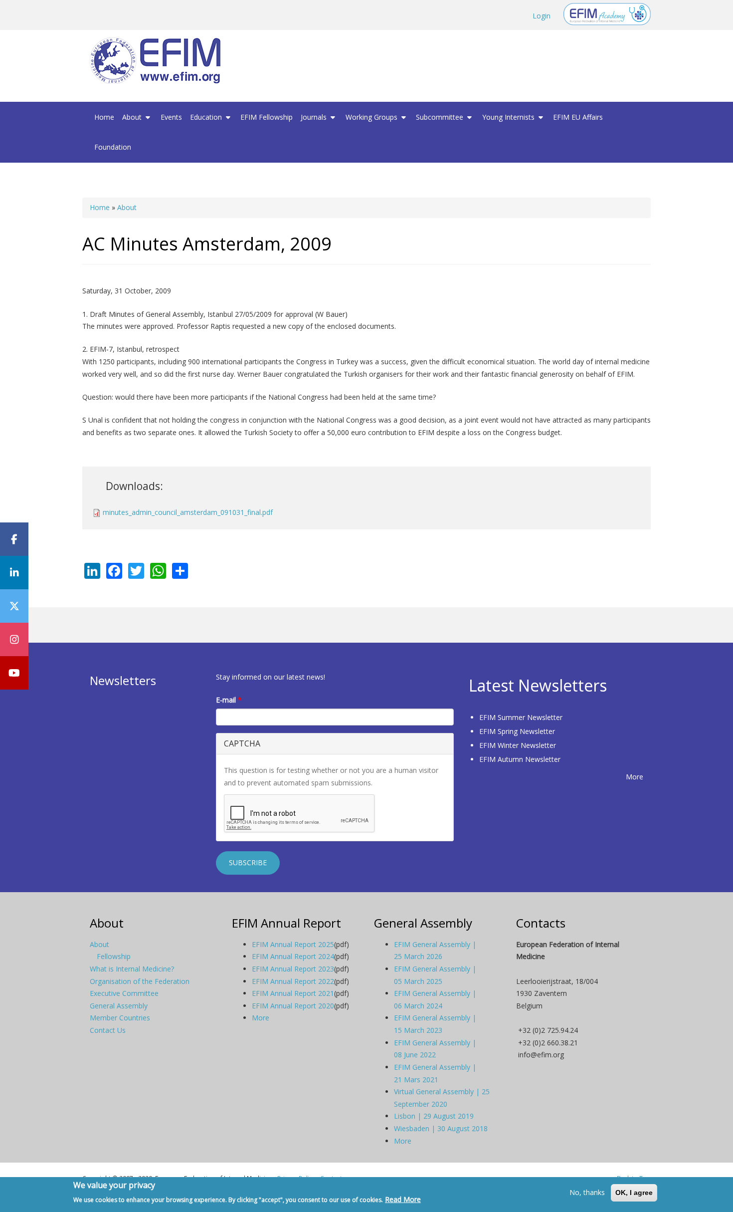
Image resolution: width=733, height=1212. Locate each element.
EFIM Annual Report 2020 (293, 1005)
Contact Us (108, 1030)
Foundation (112, 147)
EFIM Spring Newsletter (517, 731)
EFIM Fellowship (266, 117)
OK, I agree (634, 1193)
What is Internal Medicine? (132, 968)
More (634, 776)
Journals (315, 117)
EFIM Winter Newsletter (517, 745)
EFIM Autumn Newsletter (519, 759)
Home (104, 117)
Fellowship (114, 956)
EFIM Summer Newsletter (520, 717)
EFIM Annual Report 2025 (293, 944)
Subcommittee (440, 117)
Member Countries (120, 1017)
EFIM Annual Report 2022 (293, 981)
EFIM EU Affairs (578, 117)
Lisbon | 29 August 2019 (434, 1116)
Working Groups (372, 117)
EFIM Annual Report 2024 (293, 956)
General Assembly (119, 1005)
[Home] (159, 60)
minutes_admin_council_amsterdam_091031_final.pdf (188, 512)
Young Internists (509, 117)
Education (207, 117)
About (133, 117)
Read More (403, 1199)
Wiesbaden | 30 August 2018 (441, 1128)
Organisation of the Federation (139, 981)
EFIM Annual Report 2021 (293, 993)
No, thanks (587, 1192)
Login (541, 15)
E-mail (229, 700)
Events (171, 117)
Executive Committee (124, 993)
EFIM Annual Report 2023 (293, 968)
